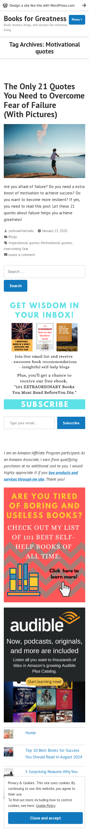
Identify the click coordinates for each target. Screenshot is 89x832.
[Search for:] (44, 271)
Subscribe (71, 422)
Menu (78, 20)
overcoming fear (16, 248)
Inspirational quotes (24, 243)
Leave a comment (22, 255)
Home (30, 732)
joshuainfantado (21, 230)
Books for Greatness (35, 18)
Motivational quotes (56, 243)
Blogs (13, 236)
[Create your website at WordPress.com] (44, 5)
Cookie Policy (46, 805)
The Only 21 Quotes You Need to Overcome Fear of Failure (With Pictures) (44, 100)
